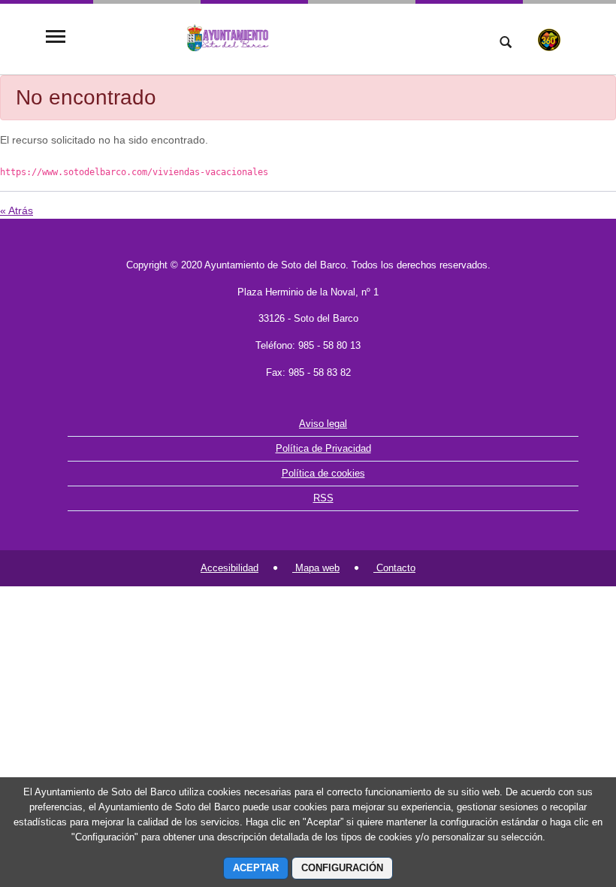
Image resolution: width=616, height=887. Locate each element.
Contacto (394, 568)
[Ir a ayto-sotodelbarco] (274, 38)
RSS (323, 498)
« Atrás (16, 210)
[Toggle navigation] (56, 38)
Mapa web (316, 568)
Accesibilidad (229, 568)
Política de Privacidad (323, 448)
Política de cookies (323, 473)
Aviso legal (323, 423)
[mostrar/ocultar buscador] (505, 43)
